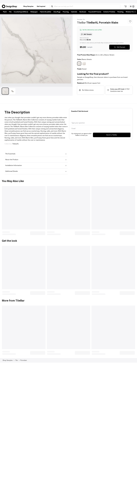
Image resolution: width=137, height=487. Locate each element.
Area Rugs (56, 12)
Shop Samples (28, 6)
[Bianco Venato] (79, 63)
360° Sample (88, 34)
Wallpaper (34, 12)
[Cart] (125, 6)
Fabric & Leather (45, 12)
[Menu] (132, 6)
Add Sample (121, 47)
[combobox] (85, 6)
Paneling (120, 12)
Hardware (82, 12)
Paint (5, 12)
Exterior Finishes (109, 12)
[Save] (130, 21)
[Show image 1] (5, 91)
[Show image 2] (12, 91)
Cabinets (74, 12)
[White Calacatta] (84, 63)
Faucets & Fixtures (94, 12)
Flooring (66, 12)
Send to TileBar (111, 135)
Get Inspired (41, 6)
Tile (10, 12)
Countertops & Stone (21, 12)
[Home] (10, 6)
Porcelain (79, 19)
